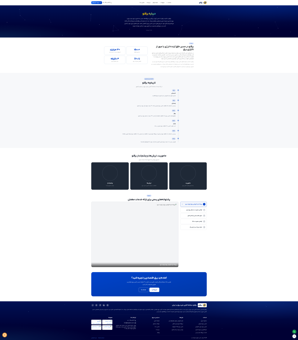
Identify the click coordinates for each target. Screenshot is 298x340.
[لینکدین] (103, 305)
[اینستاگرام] (107, 305)
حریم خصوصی (94, 337)
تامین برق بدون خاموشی (201, 326)
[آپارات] (96, 305)
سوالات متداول (156, 324)
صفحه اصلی (157, 321)
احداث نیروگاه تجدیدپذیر (201, 332)
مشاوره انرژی (204, 321)
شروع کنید (154, 290)
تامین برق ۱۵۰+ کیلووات (177, 326)
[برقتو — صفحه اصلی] (203, 2)
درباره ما (158, 329)
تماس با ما (157, 326)
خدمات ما (143, 290)
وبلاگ (158, 332)
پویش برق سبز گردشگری (177, 329)
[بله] (92, 305)
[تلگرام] (100, 305)
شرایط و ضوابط (101, 337)
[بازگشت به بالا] (294, 336)
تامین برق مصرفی (203, 324)
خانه (151, 30)
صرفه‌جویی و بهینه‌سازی (201, 329)
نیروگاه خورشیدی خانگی (178, 324)
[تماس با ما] (294, 331)
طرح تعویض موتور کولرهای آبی (176, 321)
